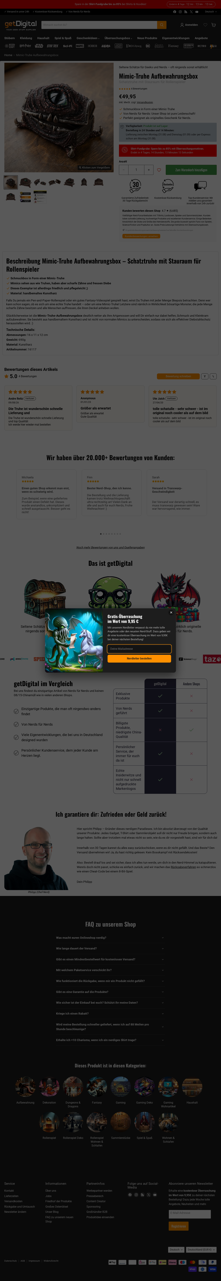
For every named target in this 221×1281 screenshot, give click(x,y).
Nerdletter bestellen (139, 658)
